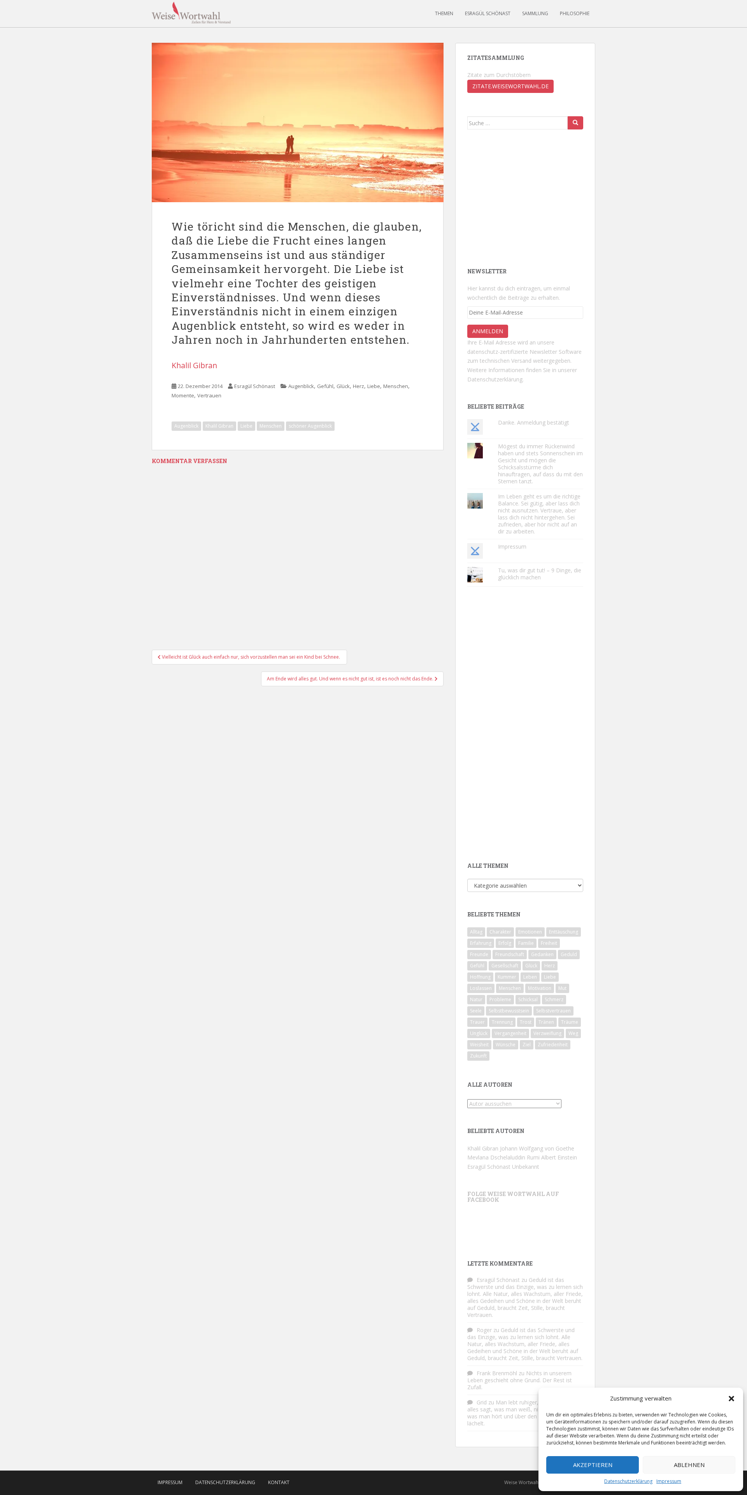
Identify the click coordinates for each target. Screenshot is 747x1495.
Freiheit (549, 943)
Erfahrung (480, 943)
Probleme (500, 999)
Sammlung (535, 13)
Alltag (476, 931)
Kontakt (278, 1482)
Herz (358, 386)
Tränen (546, 1022)
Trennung (502, 1022)
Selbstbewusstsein (509, 1010)
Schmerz (554, 999)
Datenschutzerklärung (628, 1481)
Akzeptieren (592, 1465)
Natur (476, 999)
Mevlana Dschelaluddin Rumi (503, 1157)
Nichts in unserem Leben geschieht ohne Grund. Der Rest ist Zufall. (519, 1380)
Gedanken (542, 954)
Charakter (500, 931)
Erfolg (504, 943)
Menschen (395, 386)
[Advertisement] (525, 197)
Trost (525, 1022)
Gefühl (325, 386)
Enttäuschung (563, 931)
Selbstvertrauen (553, 1010)
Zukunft (478, 1056)
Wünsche (506, 1044)
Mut (562, 988)
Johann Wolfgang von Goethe (537, 1148)
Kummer (507, 977)
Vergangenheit (510, 1033)
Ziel (527, 1044)
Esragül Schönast (487, 13)
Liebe (373, 386)
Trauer (477, 1022)
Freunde (479, 954)
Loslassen (481, 988)
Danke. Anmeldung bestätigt (533, 422)
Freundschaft (509, 954)
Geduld (569, 954)
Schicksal (528, 999)
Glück (343, 386)
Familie (526, 943)
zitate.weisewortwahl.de (510, 86)
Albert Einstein (559, 1157)
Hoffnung (480, 977)
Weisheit (479, 1044)
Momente (183, 395)
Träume (569, 1022)
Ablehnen (689, 1465)
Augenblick (301, 386)
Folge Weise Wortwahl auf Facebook (513, 1196)
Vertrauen (209, 395)
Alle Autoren (489, 1085)
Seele (476, 1010)
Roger (484, 1330)
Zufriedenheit (553, 1044)
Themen (444, 13)
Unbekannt (525, 1166)
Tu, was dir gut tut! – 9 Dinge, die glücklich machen (539, 574)
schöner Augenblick (310, 426)
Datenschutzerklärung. (495, 379)
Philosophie (574, 13)
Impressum (668, 1481)
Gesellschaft (504, 965)
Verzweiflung (547, 1033)
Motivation (539, 988)
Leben (530, 977)
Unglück (478, 1033)
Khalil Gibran (194, 365)
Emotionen (530, 931)
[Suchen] (575, 122)
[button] (731, 1398)
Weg (573, 1033)
